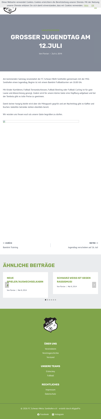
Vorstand (50, 357)
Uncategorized (50, 30)
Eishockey (50, 371)
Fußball (50, 375)
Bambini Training (10, 245)
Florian (46, 53)
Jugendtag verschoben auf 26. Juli (83, 245)
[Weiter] (94, 285)
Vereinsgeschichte (50, 353)
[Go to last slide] (7, 285)
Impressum (50, 389)
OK (92, 5)
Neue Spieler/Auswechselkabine (25, 281)
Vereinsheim (50, 348)
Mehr (86, 5)
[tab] (45, 299)
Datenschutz (50, 394)
